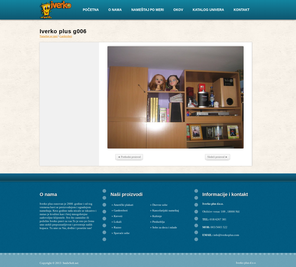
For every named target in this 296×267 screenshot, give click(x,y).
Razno (117, 227)
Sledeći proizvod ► (217, 156)
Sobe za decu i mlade (164, 227)
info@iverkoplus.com (226, 235)
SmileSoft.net (70, 263)
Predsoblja (158, 221)
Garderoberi (66, 36)
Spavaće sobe (122, 233)
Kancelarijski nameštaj (165, 210)
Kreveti (118, 216)
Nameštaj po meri (49, 36)
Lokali (118, 221)
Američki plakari (123, 204)
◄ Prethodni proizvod (129, 156)
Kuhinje (157, 216)
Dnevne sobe (160, 204)
